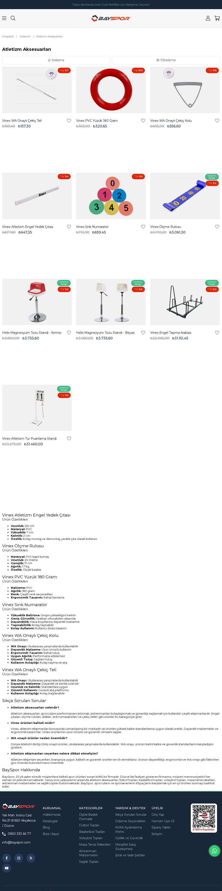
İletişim (157, 834)
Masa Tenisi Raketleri (95, 845)
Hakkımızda (51, 815)
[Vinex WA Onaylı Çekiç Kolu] (185, 90)
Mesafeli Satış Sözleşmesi (125, 847)
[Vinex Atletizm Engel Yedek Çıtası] (37, 196)
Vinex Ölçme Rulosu (165, 227)
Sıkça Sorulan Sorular (131, 815)
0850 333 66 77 (19, 834)
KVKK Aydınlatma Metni (128, 829)
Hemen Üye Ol (163, 821)
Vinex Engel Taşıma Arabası (170, 333)
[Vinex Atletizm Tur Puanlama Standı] (37, 408)
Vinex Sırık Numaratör (92, 227)
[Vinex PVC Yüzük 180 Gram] (111, 90)
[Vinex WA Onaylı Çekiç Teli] (37, 90)
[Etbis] (204, 818)
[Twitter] (30, 858)
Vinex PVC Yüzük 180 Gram (97, 121)
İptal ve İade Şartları (130, 855)
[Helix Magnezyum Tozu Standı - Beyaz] (111, 302)
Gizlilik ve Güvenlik (129, 838)
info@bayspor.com (16, 842)
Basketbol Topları (92, 832)
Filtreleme (168, 60)
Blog (46, 827)
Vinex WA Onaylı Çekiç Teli (22, 121)
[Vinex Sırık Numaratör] (111, 196)
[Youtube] (6, 868)
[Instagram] (18, 858)
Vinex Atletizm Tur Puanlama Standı (29, 439)
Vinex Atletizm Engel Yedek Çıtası (27, 227)
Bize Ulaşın (51, 834)
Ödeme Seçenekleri (130, 821)
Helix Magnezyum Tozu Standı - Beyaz (105, 333)
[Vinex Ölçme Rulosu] (185, 196)
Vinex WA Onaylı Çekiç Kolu (171, 121)
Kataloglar (50, 821)
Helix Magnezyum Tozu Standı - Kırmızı (31, 333)
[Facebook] (6, 858)
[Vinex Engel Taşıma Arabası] (185, 302)
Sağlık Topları (88, 862)
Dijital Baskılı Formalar (88, 817)
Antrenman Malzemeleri (88, 853)
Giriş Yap (158, 815)
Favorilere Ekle (69, 120)
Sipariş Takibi (161, 827)
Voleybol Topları (90, 838)
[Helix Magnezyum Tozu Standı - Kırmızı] (37, 302)
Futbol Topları (89, 825)
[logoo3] (18, 806)
